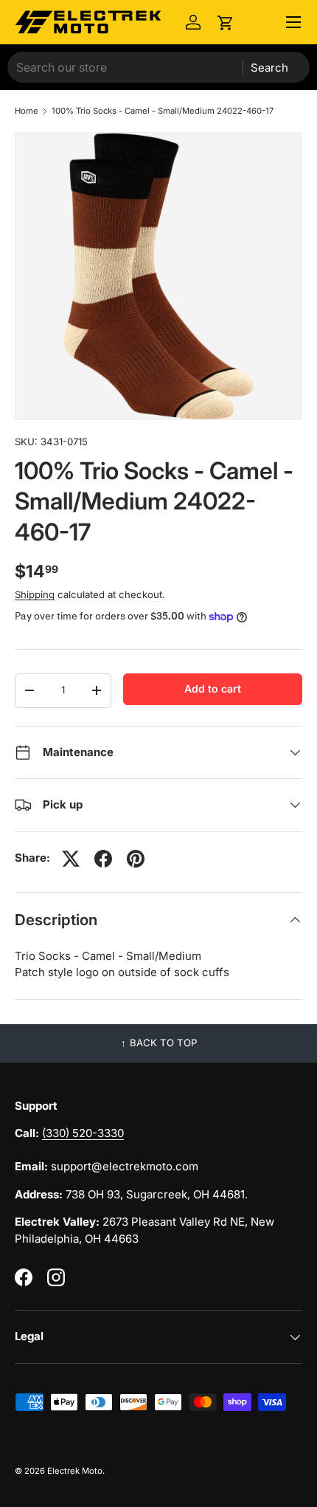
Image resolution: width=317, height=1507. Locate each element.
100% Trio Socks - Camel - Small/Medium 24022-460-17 (163, 111)
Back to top (163, 1042)
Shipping (35, 594)
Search (269, 68)
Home (26, 111)
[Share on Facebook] (103, 858)
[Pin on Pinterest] (135, 858)
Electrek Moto (74, 1471)
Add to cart (212, 688)
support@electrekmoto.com (124, 1166)
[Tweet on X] (71, 858)
